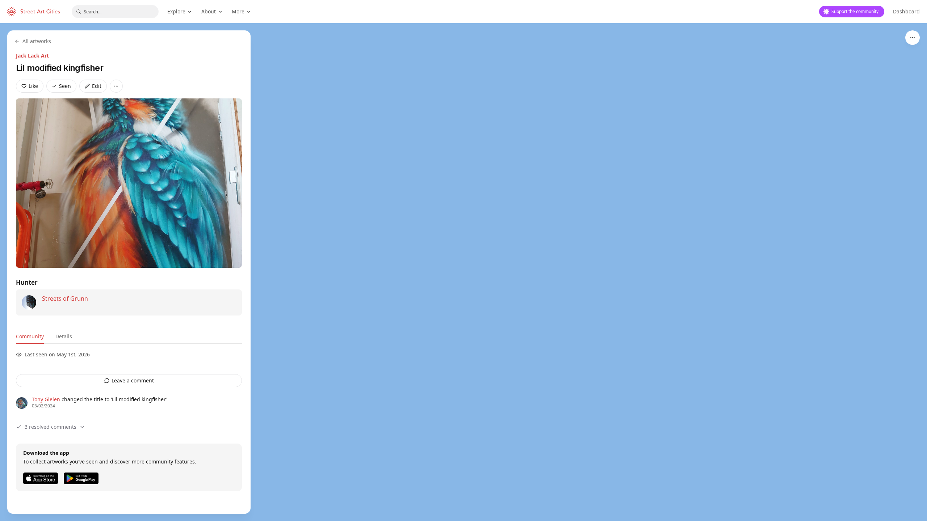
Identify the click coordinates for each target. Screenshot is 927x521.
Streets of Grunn (65, 298)
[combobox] (115, 11)
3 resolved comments (50, 426)
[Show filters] (912, 37)
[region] (463, 272)
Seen (65, 85)
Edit (96, 85)
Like (33, 85)
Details (63, 336)
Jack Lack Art (32, 55)
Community (30, 336)
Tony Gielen (46, 399)
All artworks (36, 41)
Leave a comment (133, 380)
